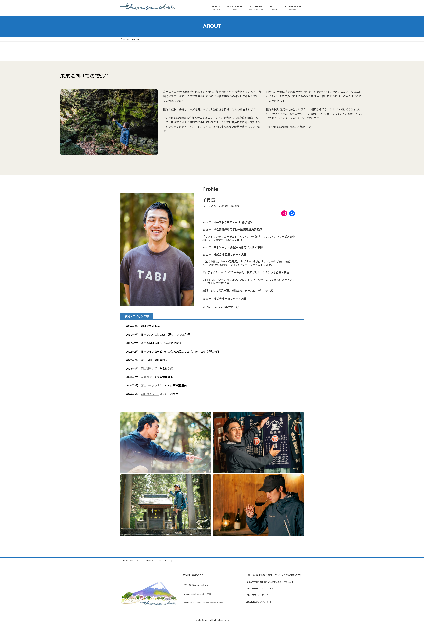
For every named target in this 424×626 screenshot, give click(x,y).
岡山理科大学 (149, 368)
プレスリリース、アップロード (260, 595)
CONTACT (163, 560)
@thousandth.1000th (202, 594)
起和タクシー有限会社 (154, 394)
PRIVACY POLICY (130, 560)
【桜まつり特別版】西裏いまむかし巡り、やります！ (270, 582)
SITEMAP (149, 560)
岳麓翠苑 (146, 376)
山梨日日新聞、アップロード (259, 602)
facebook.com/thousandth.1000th (208, 602)
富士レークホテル (151, 385)
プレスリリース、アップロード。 (261, 588)
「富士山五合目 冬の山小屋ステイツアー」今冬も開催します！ (274, 575)
